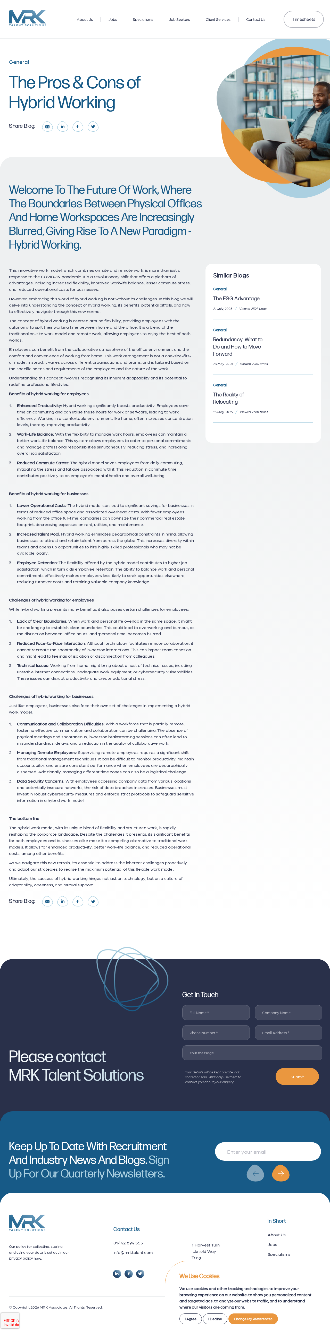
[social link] (117, 1274)
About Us (85, 19)
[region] (165, 18)
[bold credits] (28, 1317)
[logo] (27, 18)
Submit (297, 1076)
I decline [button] (215, 1319)
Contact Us (255, 19)
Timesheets (303, 19)
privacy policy (21, 1258)
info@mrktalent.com (133, 1252)
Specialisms (143, 19)
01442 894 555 (128, 1242)
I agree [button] (190, 1319)
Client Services (218, 19)
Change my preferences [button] (253, 1319)
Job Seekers (179, 19)
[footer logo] (27, 1223)
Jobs (113, 19)
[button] (255, 1173)
